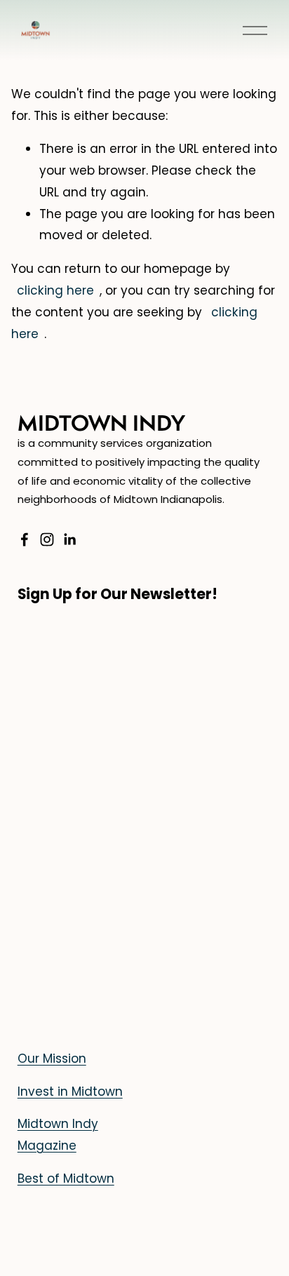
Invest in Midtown (70, 1091)
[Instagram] (47, 539)
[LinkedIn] (69, 539)
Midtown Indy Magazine (58, 1134)
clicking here (55, 290)
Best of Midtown (66, 1178)
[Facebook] (25, 539)
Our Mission (52, 1058)
